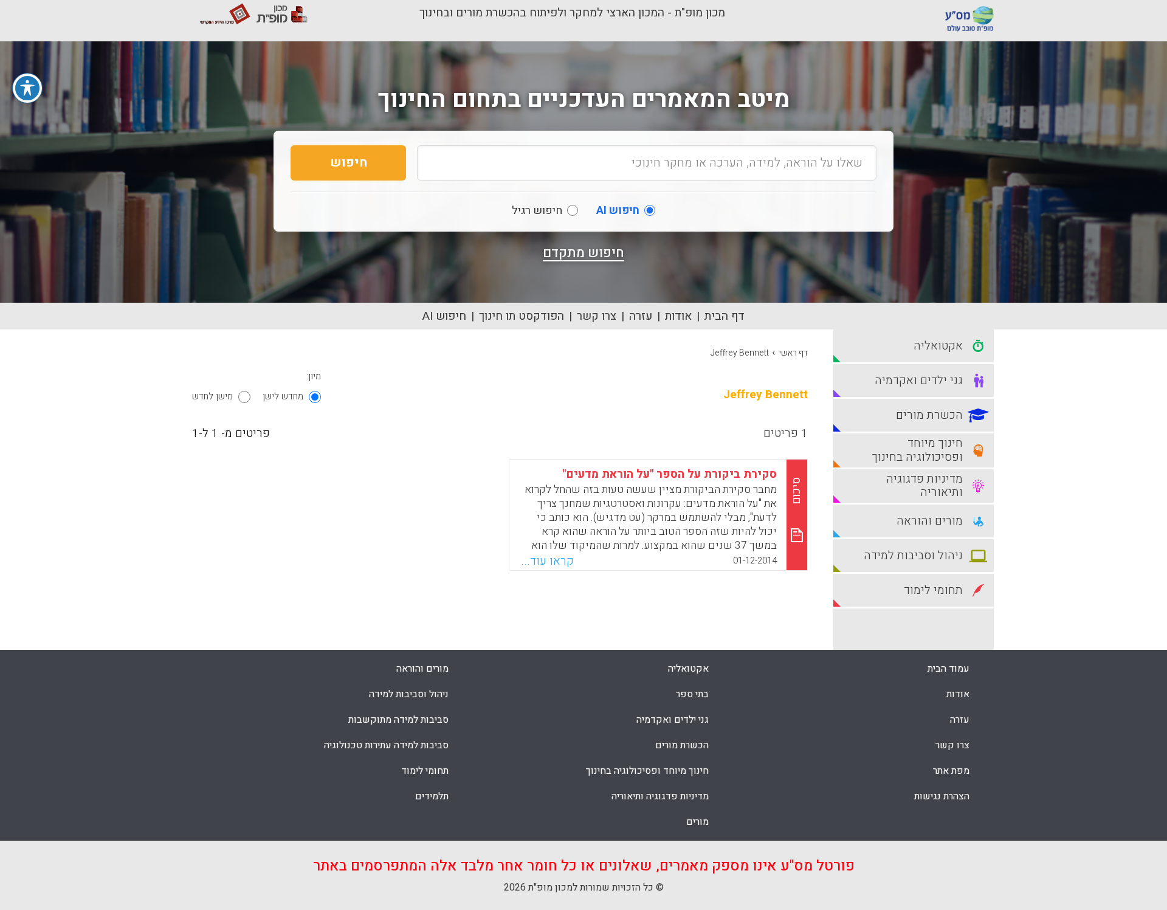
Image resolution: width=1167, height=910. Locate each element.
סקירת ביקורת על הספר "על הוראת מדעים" (669, 474)
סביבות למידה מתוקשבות (398, 719)
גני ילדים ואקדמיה (672, 719)
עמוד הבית (948, 668)
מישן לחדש (212, 396)
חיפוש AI (444, 316)
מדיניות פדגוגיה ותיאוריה (660, 796)
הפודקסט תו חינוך (521, 316)
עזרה (640, 316)
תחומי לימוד (425, 771)
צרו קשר (596, 316)
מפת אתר (951, 771)
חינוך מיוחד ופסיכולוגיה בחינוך (647, 771)
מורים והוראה (422, 668)
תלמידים (432, 796)
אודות (678, 316)
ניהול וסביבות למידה (409, 694)
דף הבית (724, 316)
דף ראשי (793, 352)
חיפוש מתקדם (583, 253)
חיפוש (348, 162)
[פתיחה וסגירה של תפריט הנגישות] (27, 88)
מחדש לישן (283, 396)
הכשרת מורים (682, 745)
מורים (697, 822)
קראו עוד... (547, 561)
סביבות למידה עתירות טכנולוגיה (386, 745)
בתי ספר (692, 694)
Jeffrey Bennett (740, 352)
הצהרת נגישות (941, 796)
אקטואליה (688, 668)
